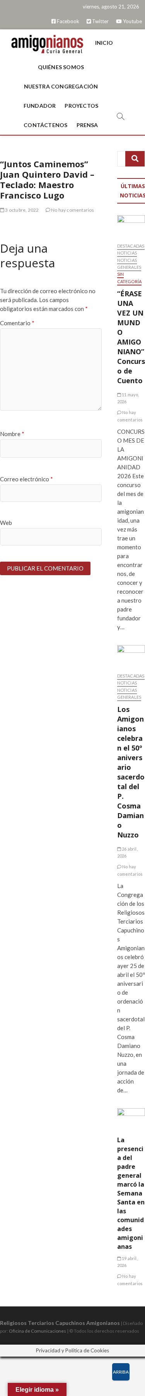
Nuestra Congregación (61, 86)
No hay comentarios (72, 210)
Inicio (104, 42)
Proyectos (81, 105)
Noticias (127, 252)
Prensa (87, 125)
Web (6, 522)
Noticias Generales (129, 264)
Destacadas (131, 245)
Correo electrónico (26, 479)
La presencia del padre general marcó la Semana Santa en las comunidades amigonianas (131, 1193)
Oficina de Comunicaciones (37, 1331)
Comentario (17, 322)
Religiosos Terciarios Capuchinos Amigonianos (60, 1323)
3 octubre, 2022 (21, 210)
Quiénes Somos (61, 67)
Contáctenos (45, 125)
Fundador (40, 105)
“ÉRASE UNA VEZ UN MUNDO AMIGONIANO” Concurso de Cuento (131, 337)
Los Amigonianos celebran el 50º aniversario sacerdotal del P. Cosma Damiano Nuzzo (131, 772)
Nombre (12, 433)
